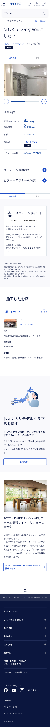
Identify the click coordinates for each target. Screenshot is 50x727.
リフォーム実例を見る (32, 597)
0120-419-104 (26, 325)
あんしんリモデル (11, 611)
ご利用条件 (7, 700)
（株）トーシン (15, 43)
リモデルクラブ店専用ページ (15, 672)
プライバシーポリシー (11, 707)
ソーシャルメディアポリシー (14, 713)
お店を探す (25, 462)
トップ (5, 597)
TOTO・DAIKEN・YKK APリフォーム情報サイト (22, 567)
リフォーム (16, 597)
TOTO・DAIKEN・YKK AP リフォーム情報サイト (15, 662)
